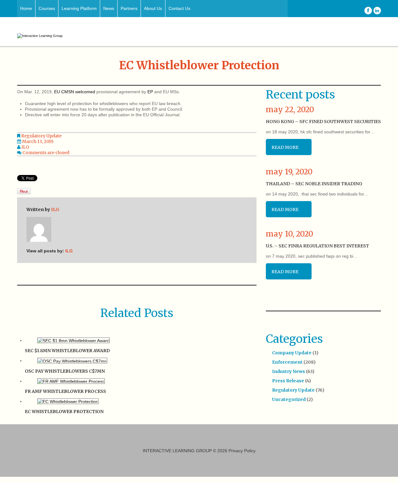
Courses (47, 8)
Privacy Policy (242, 450)
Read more (284, 147)
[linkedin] (377, 10)
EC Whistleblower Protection (64, 411)
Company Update (292, 353)
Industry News (288, 371)
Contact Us (179, 8)
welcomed (85, 91)
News (108, 8)
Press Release (288, 381)
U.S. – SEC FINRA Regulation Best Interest (317, 246)
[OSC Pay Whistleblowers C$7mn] (72, 360)
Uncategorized (289, 399)
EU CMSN (64, 91)
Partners (129, 8)
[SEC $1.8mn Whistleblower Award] (73, 340)
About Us (153, 8)
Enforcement (287, 362)
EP (150, 91)
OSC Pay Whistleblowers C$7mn (65, 371)
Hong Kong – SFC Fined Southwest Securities (323, 121)
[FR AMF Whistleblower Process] (71, 381)
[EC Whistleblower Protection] (68, 401)
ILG (25, 147)
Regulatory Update (41, 136)
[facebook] (368, 10)
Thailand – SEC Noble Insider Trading (314, 183)
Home (26, 8)
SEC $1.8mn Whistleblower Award (67, 350)
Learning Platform (79, 8)
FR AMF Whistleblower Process (65, 391)
